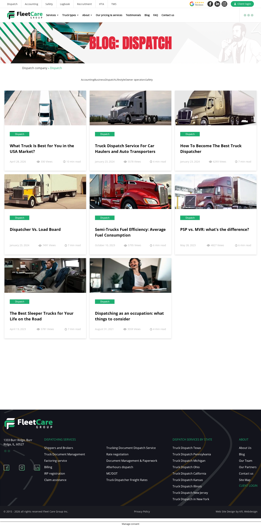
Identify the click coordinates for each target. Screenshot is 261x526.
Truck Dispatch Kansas (188, 480)
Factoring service (55, 461)
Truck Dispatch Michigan (189, 461)
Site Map (245, 480)
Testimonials (133, 15)
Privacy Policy (142, 511)
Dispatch (12, 4)
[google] (197, 4)
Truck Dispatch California (189, 473)
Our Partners (248, 467)
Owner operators (135, 79)
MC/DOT (112, 473)
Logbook (65, 4)
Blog (147, 15)
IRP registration (54, 473)
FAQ (155, 15)
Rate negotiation (117, 454)
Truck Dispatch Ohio (186, 467)
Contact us (168, 15)
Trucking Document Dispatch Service (131, 448)
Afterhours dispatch (119, 467)
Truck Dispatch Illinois (187, 486)
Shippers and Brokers (58, 448)
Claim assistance (55, 480)
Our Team (245, 461)
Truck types (69, 15)
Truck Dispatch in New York (191, 499)
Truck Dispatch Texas (187, 448)
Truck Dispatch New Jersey (190, 493)
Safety (49, 4)
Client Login (248, 485)
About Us (245, 448)
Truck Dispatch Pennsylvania (192, 454)
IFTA (101, 4)
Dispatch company (34, 68)
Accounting (31, 4)
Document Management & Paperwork (131, 461)
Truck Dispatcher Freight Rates (127, 480)
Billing (48, 467)
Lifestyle (120, 79)
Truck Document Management (64, 454)
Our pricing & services (109, 15)
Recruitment (84, 4)
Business (99, 79)
